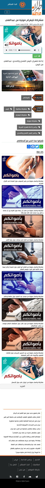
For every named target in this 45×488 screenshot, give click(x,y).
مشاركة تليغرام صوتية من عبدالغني (24, 20)
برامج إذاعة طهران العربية (28, 127)
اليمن (7, 109)
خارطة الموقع (34, 470)
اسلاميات (36, 464)
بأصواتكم (26, 98)
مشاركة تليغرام (21, 115)
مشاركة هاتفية (21, 109)
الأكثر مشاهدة (33, 406)
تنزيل (36, 56)
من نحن (22, 470)
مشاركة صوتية (32, 121)
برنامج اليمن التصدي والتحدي (27, 133)
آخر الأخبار (36, 401)
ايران (16, 459)
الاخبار (37, 459)
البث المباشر (25, 464)
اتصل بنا (13, 464)
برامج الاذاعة (26, 459)
